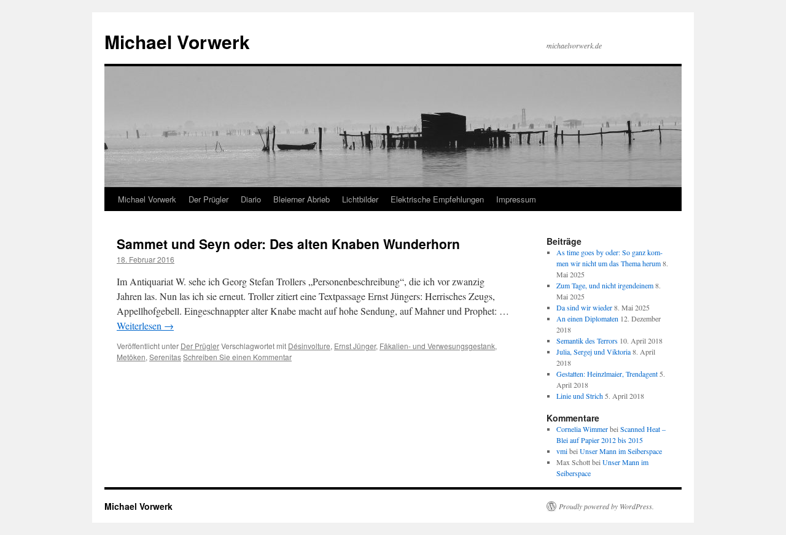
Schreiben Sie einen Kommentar (237, 357)
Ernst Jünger (355, 346)
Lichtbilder (360, 199)
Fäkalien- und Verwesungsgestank (437, 346)
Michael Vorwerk (177, 41)
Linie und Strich (579, 396)
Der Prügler (208, 199)
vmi (561, 451)
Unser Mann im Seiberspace (621, 451)
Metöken (131, 357)
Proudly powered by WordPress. (606, 506)
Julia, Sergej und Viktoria (593, 351)
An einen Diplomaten (587, 318)
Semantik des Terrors (587, 340)
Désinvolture (309, 346)
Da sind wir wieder (584, 307)
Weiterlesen (145, 325)
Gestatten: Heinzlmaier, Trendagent (607, 374)
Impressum (516, 199)
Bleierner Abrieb (301, 199)
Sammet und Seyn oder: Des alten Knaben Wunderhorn (288, 243)
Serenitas (165, 357)
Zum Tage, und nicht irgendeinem (604, 285)
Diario (251, 199)
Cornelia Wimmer (582, 429)
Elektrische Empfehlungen (437, 199)
